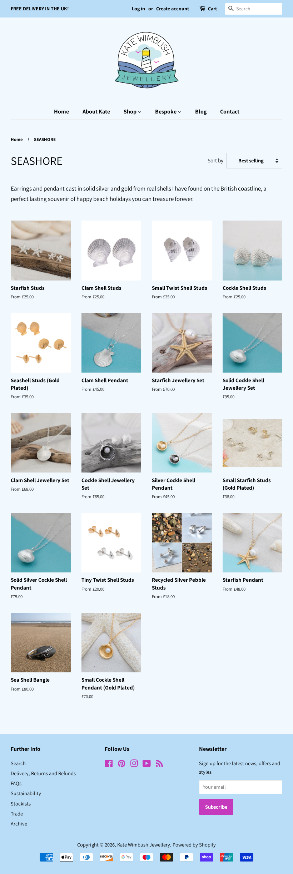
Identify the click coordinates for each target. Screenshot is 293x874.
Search (18, 763)
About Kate (96, 111)
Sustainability (26, 793)
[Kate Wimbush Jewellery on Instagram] (134, 764)
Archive (19, 823)
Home (61, 111)
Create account (172, 8)
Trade (17, 813)
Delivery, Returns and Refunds (43, 773)
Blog (201, 111)
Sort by (215, 160)
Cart (212, 8)
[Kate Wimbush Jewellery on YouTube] (147, 764)
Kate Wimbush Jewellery (143, 844)
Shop (131, 111)
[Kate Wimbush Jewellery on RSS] (159, 764)
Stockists (21, 803)
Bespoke (166, 111)
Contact (229, 111)
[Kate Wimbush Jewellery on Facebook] (109, 764)
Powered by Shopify (194, 844)
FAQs (16, 783)
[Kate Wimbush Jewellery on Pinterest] (121, 764)
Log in (138, 8)
